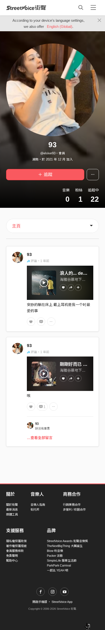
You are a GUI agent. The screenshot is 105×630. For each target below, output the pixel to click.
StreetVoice (26, 7)
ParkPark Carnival (59, 565)
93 (29, 254)
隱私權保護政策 (16, 541)
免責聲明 (12, 555)
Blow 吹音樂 (55, 551)
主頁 (16, 226)
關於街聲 (12, 504)
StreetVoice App (62, 602)
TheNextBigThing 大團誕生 (65, 546)
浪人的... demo (75, 273)
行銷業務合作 (72, 504)
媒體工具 (12, 514)
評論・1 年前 (40, 261)
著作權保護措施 (16, 546)
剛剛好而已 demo (77, 364)
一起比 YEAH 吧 (57, 570)
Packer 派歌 (55, 555)
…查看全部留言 (39, 438)
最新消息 (12, 509)
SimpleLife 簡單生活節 (61, 560)
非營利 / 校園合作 (74, 509)
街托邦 (35, 509)
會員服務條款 (15, 551)
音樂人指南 (38, 504)
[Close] (99, 20)
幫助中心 (12, 560)
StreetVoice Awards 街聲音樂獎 (67, 541)
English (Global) (59, 26)
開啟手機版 (39, 602)
